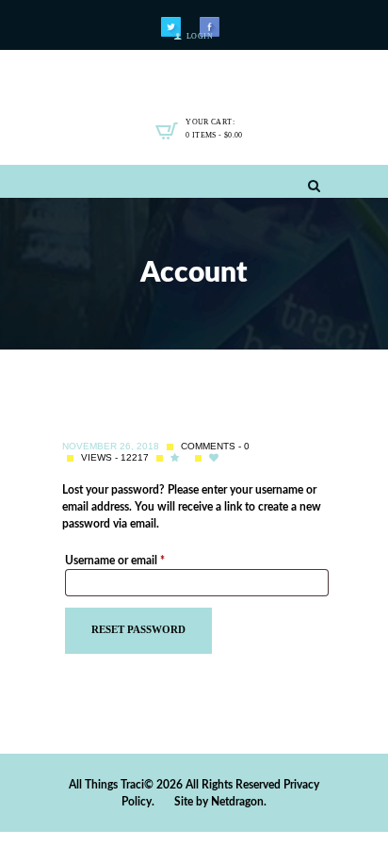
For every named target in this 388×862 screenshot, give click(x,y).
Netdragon (237, 801)
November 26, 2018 (110, 446)
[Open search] (314, 186)
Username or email (137, 560)
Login (199, 36)
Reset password (138, 630)
